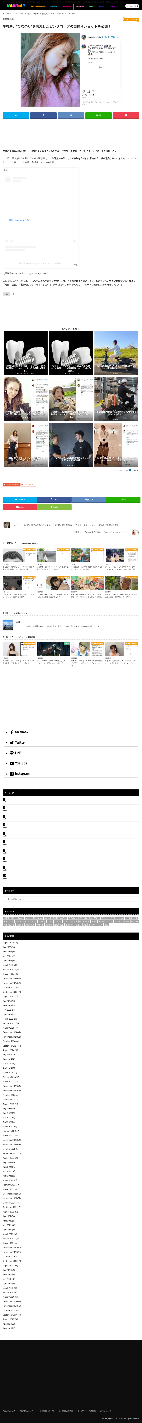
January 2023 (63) (10, 1135)
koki (27, 918)
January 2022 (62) (10, 1189)
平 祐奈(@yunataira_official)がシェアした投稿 (39, 263)
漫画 (56, 925)
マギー (94, 921)
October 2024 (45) (11, 1041)
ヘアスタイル (84, 921)
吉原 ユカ (20, 622)
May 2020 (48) (9, 1279)
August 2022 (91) (10, 1158)
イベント (104, 918)
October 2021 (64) (11, 1203)
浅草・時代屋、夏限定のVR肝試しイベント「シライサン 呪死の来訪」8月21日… (53, 662)
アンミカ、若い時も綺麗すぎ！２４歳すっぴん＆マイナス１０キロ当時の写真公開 (121, 568)
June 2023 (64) (9, 1113)
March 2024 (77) (10, 1072)
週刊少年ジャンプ (95, 925)
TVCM (55, 918)
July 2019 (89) (9, 1324)
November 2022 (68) (12, 1144)
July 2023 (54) (9, 1108)
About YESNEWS (9, 1411)
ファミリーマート (70, 921)
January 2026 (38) (10, 974)
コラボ (50, 921)
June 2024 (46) (9, 1059)
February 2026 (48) (11, 969)
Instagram (22, 774)
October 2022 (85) (11, 1149)
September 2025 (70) (12, 992)
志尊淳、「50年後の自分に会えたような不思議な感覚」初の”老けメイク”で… (121, 595)
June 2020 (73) (9, 1274)
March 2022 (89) (10, 1180)
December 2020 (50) (12, 1247)
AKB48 (6, 918)
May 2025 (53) (9, 1010)
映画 (32, 925)
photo (40, 918)
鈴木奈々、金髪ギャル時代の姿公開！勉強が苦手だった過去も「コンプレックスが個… (87, 663)
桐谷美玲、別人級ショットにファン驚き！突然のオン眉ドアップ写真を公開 (18, 568)
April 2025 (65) (9, 1014)
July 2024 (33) (9, 1054)
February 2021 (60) (11, 1238)
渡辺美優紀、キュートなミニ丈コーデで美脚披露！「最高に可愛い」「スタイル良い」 (45, 850)
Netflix (33, 918)
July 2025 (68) (9, 1001)
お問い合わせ (105, 1411)
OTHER (112, 6)
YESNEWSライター (27, 1411)
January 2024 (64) (10, 1081)
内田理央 (134, 921)
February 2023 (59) (11, 1131)
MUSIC (101, 6)
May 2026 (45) (9, 956)
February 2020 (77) (11, 1292)
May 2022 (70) (9, 1171)
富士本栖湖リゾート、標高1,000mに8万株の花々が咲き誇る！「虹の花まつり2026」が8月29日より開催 (52, 841)
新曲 (27, 925)
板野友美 (48, 925)
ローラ (117, 921)
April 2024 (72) (9, 1068)
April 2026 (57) (9, 960)
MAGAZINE (80, 6)
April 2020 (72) (9, 1283)
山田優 (11, 925)
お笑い (80, 918)
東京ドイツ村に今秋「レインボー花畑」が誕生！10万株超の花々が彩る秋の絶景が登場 (45, 816)
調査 (85, 925)
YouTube (21, 763)
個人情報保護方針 (66, 1411)
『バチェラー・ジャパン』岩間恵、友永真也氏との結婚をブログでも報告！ (53, 595)
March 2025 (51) (10, 1019)
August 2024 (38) (10, 1050)
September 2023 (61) (12, 1099)
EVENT (92, 6)
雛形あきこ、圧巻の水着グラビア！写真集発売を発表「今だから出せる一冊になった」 (45, 807)
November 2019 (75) (12, 1306)
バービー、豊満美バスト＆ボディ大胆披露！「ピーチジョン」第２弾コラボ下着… (86, 595)
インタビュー (9, 921)
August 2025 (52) (10, 996)
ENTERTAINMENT (38, 6)
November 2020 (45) (12, 1252)
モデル (101, 921)
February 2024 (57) (11, 1077)
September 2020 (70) (12, 1261)
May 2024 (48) (9, 1063)
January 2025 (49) (10, 1028)
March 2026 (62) (10, 965)
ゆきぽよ (88, 918)
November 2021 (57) (12, 1198)
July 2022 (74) (9, 1162)
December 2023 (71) (12, 1086)
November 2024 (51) (12, 1037)
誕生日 (78, 925)
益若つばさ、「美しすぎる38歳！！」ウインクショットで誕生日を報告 (19, 595)
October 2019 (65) (11, 1310)
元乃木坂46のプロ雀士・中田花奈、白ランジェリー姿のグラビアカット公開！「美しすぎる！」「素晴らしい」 (55, 876)
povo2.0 (48, 918)
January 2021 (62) (10, 1243)
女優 (5, 925)
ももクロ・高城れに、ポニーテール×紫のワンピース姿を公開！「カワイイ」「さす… (121, 662)
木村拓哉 (39, 925)
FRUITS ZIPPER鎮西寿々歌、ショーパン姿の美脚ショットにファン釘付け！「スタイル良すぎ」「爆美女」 (54, 833)
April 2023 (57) (9, 1122)
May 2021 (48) (9, 1225)
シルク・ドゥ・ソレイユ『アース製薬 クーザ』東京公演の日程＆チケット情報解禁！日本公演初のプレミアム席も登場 (58, 859)
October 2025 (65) (11, 987)
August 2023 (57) (10, 1104)
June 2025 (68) (9, 1005)
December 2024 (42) (12, 1032)
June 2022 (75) (9, 1167)
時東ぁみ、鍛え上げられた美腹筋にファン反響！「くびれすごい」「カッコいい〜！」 (45, 824)
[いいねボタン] (6, 294)
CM (12, 918)
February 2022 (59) (11, 1185)
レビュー (109, 921)
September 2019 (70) (12, 1315)
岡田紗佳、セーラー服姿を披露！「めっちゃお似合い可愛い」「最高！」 (39, 799)
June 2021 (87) (9, 1221)
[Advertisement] (71, 137)
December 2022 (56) (12, 1140)
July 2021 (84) (9, 1216)
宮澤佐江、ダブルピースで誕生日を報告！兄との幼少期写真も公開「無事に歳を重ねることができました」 (53, 867)
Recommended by (121, 470)
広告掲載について (47, 1411)
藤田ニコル (69, 925)
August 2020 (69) (10, 1265)
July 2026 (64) (9, 947)
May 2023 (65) (9, 1117)
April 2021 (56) (9, 1229)
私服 (61, 925)
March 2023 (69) (10, 1126)
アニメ (96, 918)
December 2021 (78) (12, 1194)
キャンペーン (21, 921)
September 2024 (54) (12, 1046)
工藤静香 (20, 925)
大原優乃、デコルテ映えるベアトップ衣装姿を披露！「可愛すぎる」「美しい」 (18, 662)
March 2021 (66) (10, 1234)
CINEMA (53, 6)
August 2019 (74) (10, 1319)
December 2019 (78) (12, 1301)
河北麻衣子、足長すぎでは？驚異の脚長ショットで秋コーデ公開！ (87, 568)
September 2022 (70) (12, 1153)
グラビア (42, 921)
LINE (18, 753)
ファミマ (58, 921)
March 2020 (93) (10, 1288)
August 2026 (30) (10, 942)
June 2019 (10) (9, 1328)
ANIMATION (66, 6)
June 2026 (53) (9, 951)
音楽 (106, 925)
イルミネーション (117, 918)
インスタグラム (29, 485)
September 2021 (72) (12, 1207)
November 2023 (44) (12, 1090)
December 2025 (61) (12, 978)
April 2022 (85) (9, 1176)
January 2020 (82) (10, 1297)
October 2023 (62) (11, 1095)
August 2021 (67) (10, 1212)
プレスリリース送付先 (87, 1411)
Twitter (20, 742)
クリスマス (32, 921)
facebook (21, 732)
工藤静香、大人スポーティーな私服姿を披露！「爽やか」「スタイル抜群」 (53, 568)
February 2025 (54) (11, 1023)
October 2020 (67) (11, 1256)
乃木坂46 (125, 921)
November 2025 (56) (12, 983)
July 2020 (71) (9, 1270)
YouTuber (72, 918)
